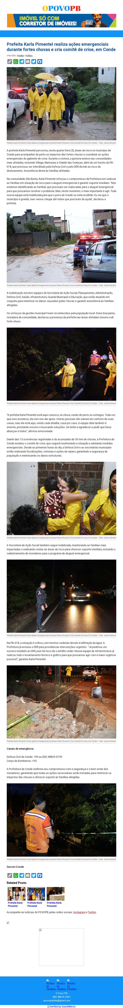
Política (29, 55)
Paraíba (20, 55)
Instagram (79, 912)
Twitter (92, 912)
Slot (73, 1000)
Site (78, 1000)
